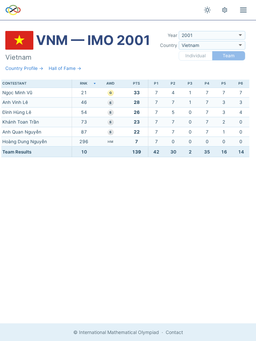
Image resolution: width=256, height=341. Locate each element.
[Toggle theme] (207, 10)
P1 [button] (156, 83)
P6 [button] (240, 83)
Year (172, 35)
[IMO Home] (13, 10)
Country (168, 45)
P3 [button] (190, 83)
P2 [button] (173, 83)
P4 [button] (207, 83)
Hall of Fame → (65, 68)
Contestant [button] (14, 83)
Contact (174, 332)
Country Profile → (24, 68)
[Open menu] (243, 10)
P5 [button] (223, 83)
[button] (84, 84)
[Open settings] (225, 10)
